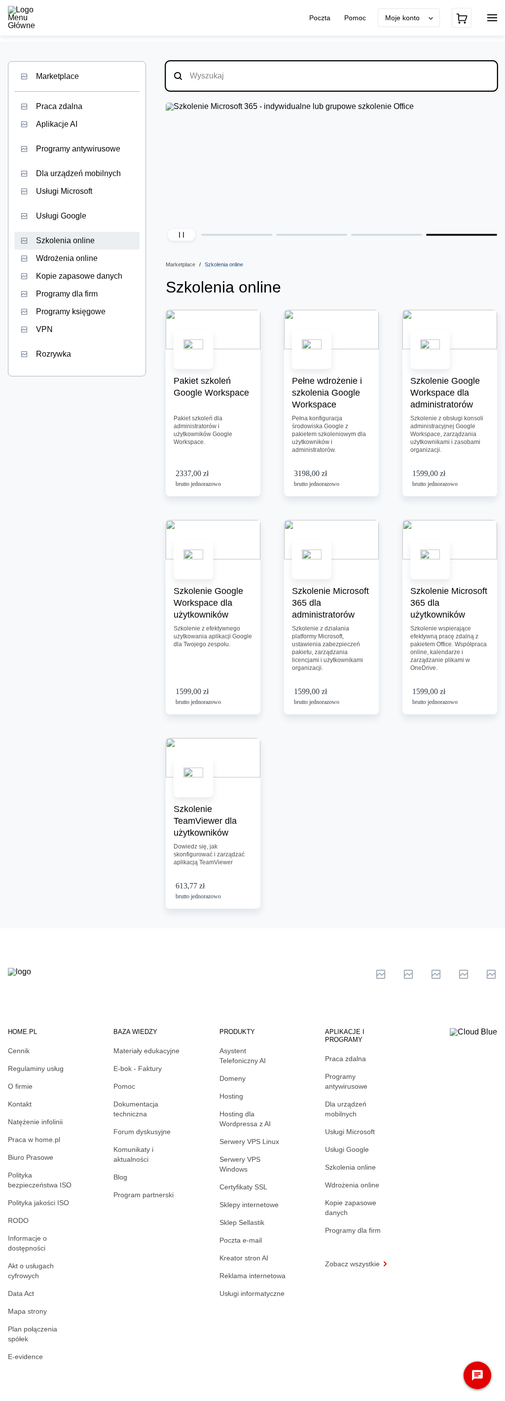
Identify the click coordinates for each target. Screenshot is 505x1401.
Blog (120, 1177)
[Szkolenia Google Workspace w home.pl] (337, 162)
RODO (18, 1220)
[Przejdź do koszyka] (461, 18)
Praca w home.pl (34, 1139)
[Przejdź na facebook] (463, 974)
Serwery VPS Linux (249, 1141)
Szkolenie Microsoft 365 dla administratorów (330, 603)
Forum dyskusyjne (142, 1132)
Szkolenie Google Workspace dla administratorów (445, 392)
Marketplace (57, 76)
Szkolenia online (65, 240)
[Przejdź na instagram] (491, 974)
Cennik (19, 1051)
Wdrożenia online (67, 258)
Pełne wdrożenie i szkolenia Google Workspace (327, 392)
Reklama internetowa (252, 1276)
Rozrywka (53, 354)
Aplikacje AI (56, 124)
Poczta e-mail (240, 1240)
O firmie (20, 1086)
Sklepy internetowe (249, 1205)
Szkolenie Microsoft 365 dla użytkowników (448, 603)
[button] (181, 235)
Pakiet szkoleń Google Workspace (211, 387)
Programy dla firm (67, 294)
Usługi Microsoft (64, 191)
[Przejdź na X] (381, 974)
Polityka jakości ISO (38, 1203)
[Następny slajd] (487, 165)
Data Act (21, 1293)
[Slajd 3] (386, 235)
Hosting (231, 1096)
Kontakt (20, 1104)
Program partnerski (143, 1195)
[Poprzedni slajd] (175, 165)
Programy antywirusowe (78, 149)
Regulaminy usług (36, 1068)
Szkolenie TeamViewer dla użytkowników (205, 821)
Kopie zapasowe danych (79, 276)
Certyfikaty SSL (243, 1187)
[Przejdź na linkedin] (408, 974)
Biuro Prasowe (30, 1157)
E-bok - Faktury (137, 1068)
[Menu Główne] (29, 18)
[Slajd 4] (461, 235)
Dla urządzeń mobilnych (78, 173)
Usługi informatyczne (252, 1293)
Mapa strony (27, 1311)
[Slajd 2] (311, 235)
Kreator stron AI (243, 1258)
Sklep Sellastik (241, 1222)
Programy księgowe (71, 311)
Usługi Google (61, 216)
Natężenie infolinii (35, 1122)
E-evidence (25, 1357)
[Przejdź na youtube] (436, 974)
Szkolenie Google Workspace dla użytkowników (208, 603)
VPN (44, 329)
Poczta (320, 18)
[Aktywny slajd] (236, 235)
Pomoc (355, 18)
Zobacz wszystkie (352, 1264)
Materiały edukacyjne (146, 1051)
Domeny (232, 1078)
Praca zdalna (59, 106)
